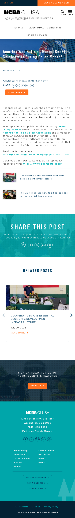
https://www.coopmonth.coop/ (42, 164)
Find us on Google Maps (36, 431)
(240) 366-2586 (37, 427)
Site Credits (22, 507)
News (42, 462)
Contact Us (36, 489)
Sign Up (36, 386)
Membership (21, 450)
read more (18, 333)
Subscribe (15, 92)
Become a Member (56, 3)
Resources (45, 454)
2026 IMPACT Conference (45, 28)
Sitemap (36, 507)
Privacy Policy (51, 507)
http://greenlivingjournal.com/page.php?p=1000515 (36, 154)
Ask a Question (36, 483)
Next (71, 315)
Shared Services (38, 35)
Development (46, 450)
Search (62, 15)
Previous (3, 315)
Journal (18, 462)
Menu (70, 15)
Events (18, 28)
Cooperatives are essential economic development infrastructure (32, 319)
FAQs (41, 458)
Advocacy (19, 454)
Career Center (22, 458)
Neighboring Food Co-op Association (27, 133)
